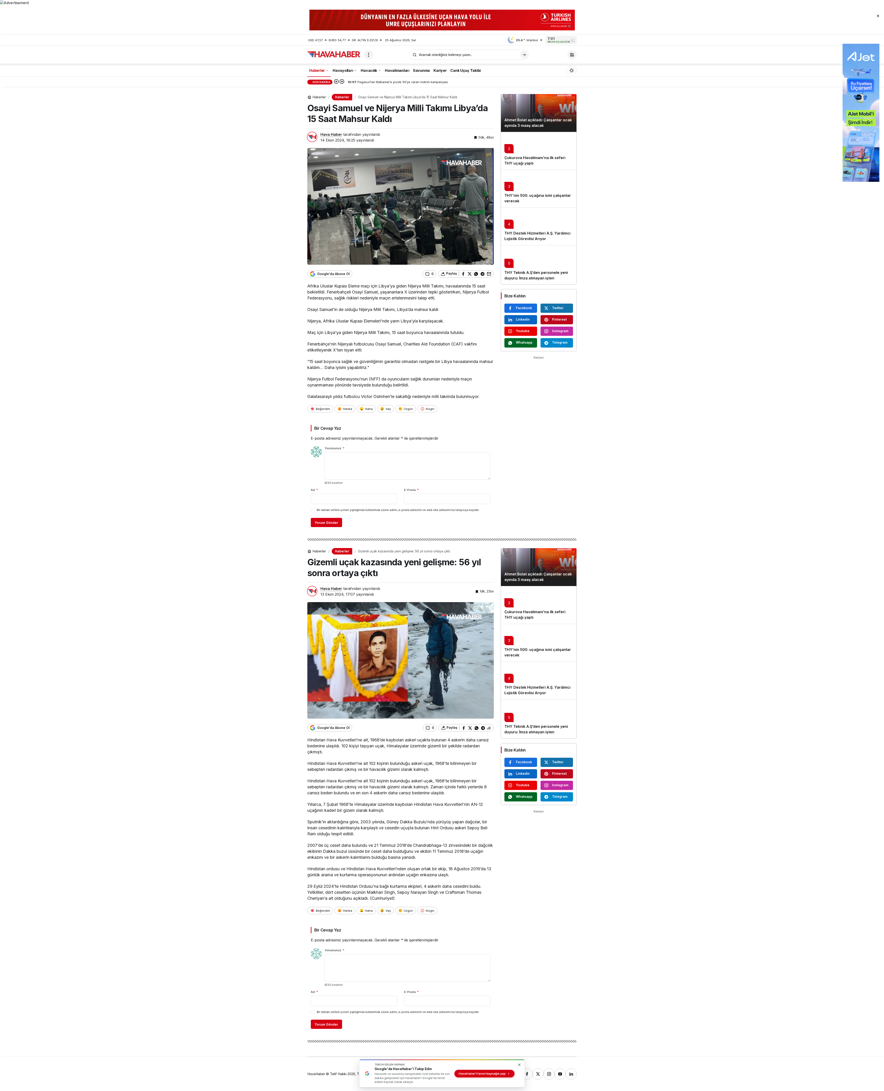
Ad (314, 490)
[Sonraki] (342, 82)
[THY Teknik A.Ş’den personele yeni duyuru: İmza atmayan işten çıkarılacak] (538, 264)
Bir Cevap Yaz (327, 428)
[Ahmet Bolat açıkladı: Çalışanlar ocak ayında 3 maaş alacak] (538, 113)
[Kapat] (878, 15)
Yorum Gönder (326, 523)
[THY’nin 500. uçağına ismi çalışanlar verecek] (538, 188)
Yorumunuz (334, 448)
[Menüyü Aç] (368, 54)
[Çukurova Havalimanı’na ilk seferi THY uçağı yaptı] (538, 151)
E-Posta (411, 490)
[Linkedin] (571, 1073)
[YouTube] (560, 1073)
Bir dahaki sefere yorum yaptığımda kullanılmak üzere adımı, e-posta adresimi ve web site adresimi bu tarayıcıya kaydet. (398, 510)
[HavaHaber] (333, 54)
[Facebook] (526, 1073)
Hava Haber (331, 134)
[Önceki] (336, 82)
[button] (572, 54)
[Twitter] (538, 1073)
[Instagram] (549, 1073)
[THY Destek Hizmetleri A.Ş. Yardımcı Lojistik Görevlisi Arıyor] (538, 226)
